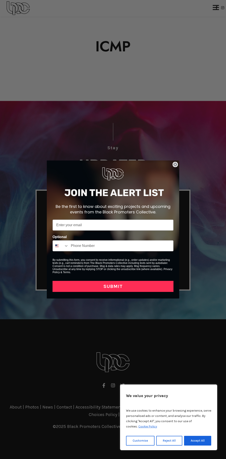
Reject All (169, 440)
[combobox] (61, 246)
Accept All (198, 440)
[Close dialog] (175, 164)
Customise (140, 440)
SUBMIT (113, 286)
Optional (60, 237)
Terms (66, 272)
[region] (168, 417)
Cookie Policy (147, 426)
